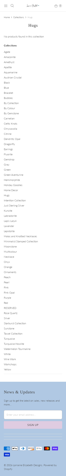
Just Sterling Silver (14, 205)
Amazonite (10, 56)
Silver (7, 318)
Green (7, 169)
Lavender (9, 225)
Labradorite (10, 215)
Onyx (7, 261)
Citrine (7, 133)
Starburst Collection (15, 323)
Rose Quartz (10, 313)
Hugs (7, 195)
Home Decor (11, 190)
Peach (7, 277)
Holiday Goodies (13, 184)
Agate (7, 51)
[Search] (12, 6)
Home (7, 17)
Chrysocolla (10, 128)
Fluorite (8, 154)
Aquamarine (10, 72)
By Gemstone (11, 113)
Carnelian (9, 118)
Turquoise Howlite (14, 343)
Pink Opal (9, 292)
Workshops (10, 364)
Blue (6, 87)
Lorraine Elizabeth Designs (27, 465)
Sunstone (9, 328)
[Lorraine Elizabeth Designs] (33, 6)
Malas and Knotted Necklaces (20, 236)
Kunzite (8, 210)
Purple (7, 297)
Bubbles (8, 97)
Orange (8, 266)
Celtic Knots (10, 123)
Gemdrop (9, 159)
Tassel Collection (13, 333)
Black (7, 82)
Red (6, 302)
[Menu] (6, 6)
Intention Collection (15, 200)
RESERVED (10, 307)
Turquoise (9, 338)
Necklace (9, 256)
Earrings (8, 149)
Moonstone (10, 246)
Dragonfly (9, 143)
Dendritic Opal (12, 138)
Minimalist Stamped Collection (21, 241)
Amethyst (9, 62)
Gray (6, 164)
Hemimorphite (12, 179)
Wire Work (10, 359)
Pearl (6, 282)
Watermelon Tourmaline (17, 348)
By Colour (9, 108)
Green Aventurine (13, 174)
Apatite (8, 67)
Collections (18, 17)
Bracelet (8, 92)
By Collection (11, 103)
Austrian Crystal (13, 77)
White (7, 353)
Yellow (7, 369)
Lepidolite (9, 231)
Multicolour (10, 251)
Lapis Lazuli (10, 220)
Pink (6, 287)
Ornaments (10, 272)
